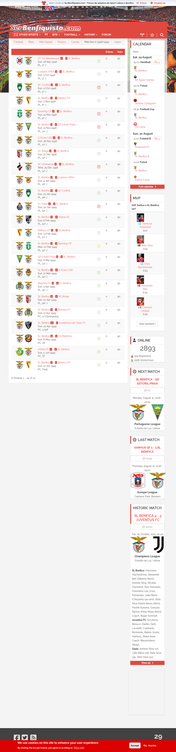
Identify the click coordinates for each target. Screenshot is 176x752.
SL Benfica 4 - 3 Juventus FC (147, 518)
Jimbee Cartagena (145, 103)
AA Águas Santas (144, 79)
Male (31, 42)
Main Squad (45, 42)
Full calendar (146, 186)
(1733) (149, 458)
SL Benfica (141, 70)
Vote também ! (147, 324)
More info (79, 747)
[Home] (43, 23)
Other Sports (29, 34)
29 (158, 736)
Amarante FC (142, 147)
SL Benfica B (142, 156)
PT (46, 34)
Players (62, 42)
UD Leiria (140, 127)
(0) (148, 390)
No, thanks (150, 745)
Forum (106, 34)
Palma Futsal (142, 179)
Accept (135, 745)
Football (71, 34)
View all (145, 662)
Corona (75, 42)
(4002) (148, 526)
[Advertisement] (152, 692)
